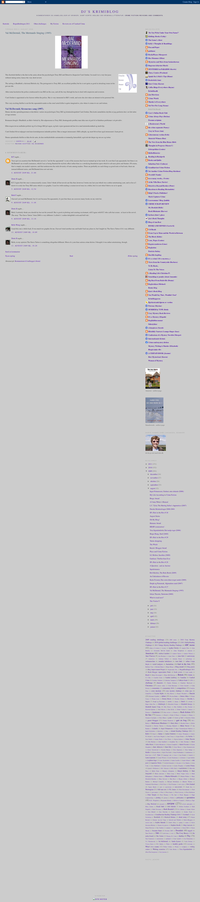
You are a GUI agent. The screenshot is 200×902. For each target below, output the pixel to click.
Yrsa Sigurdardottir (185, 849)
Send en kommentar (12, 251)
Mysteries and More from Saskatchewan (163, 61)
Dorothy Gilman (179, 699)
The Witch (154, 544)
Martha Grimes (158, 776)
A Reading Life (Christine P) (159, 273)
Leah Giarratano (173, 758)
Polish (172, 798)
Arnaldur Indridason (165, 661)
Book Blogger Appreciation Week (159, 672)
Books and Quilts (154, 160)
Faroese (147, 712)
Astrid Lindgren (157, 664)
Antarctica (151, 659)
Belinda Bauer (160, 667)
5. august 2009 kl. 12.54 (23, 189)
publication (180, 798)
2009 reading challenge (154, 639)
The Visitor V (155, 601)
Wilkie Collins (167, 847)
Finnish (175, 712)
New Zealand (190, 784)
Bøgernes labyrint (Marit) (158, 65)
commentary (156, 688)
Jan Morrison (153, 94)
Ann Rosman (162, 656)
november (154, 477)
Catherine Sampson (170, 680)
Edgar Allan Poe (150, 704)
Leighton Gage (152, 760)
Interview (160, 731)
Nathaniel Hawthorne (151, 784)
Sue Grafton (160, 828)
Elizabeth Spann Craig (153, 707)
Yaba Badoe (173, 849)
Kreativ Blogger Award (158, 548)
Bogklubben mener (155, 320)
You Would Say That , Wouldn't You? (162, 295)
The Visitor (160, 836)
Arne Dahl (178, 661)
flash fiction (185, 712)
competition (181, 688)
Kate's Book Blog (155, 291)
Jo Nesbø (189, 736)
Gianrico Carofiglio (151, 718)
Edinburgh (161, 704)
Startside (6, 23)
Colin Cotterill (184, 686)
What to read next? (157, 597)
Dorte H (14, 179)
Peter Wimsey (164, 795)
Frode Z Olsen (174, 715)
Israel (154, 734)
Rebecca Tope (190, 800)
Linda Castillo (175, 760)
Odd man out (161, 789)
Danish (192, 693)
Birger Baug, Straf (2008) (159, 534)
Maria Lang (170, 774)
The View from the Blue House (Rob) (162, 142)
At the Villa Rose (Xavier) (158, 182)
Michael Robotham (173, 782)
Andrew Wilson (188, 653)
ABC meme (190, 645)
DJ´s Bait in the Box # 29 (159, 537)
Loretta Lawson (166, 766)
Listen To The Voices (156, 269)
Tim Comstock (149, 839)
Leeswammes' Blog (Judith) (159, 200)
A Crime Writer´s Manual (159, 502)
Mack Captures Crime (156, 196)
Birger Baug (169, 667)
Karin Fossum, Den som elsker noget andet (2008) (168, 580)
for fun (148, 714)
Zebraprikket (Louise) (156, 149)
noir (161, 787)
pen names (155, 792)
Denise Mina (184, 696)
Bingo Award (154, 498)
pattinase (151, 51)
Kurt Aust (148, 755)
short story (183, 817)
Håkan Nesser (184, 726)
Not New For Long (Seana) (158, 105)
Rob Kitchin (172, 806)
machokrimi (183, 768)
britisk (190, 675)
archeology (189, 659)
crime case (188, 691)
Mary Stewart (163, 779)
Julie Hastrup (185, 742)
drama (176, 702)
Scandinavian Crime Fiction (159, 167)
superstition (176, 828)
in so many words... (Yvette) (158, 178)
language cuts (167, 755)
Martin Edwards (171, 776)
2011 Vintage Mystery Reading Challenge (168, 645)
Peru (162, 792)
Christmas (149, 685)
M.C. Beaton (164, 768)
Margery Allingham (168, 771)
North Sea (189, 787)
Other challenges (40, 23)
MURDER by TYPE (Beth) (158, 309)
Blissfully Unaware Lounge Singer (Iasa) (163, 331)
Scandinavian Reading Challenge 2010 (168, 814)
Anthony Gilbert (164, 659)
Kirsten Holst (156, 752)
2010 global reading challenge (166, 642)
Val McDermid (38, 143)
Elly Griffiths (178, 707)
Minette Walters (187, 782)
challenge (149, 683)
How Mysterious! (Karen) (158, 357)
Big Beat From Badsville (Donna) (161, 280)
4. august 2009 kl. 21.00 (23, 172)
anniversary (191, 656)
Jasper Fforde (180, 736)
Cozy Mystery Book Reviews (159, 313)
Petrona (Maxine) (155, 305)
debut (164, 696)
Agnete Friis (185, 648)
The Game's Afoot (155, 40)
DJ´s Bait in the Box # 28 (159, 562)
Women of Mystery (155, 360)
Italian (160, 734)
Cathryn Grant (182, 680)
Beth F (13, 195)
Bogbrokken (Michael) (157, 284)
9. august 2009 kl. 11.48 (23, 202)
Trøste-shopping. (156, 541)
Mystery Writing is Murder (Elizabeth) (163, 346)
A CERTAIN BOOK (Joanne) (159, 353)
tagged (190, 831)
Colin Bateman (172, 686)
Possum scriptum (154, 120)
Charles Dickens (172, 683)
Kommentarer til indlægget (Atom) (27, 261)
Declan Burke (174, 696)
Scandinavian (149, 815)
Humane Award (155, 523)
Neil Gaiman (172, 784)
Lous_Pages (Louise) (156, 240)
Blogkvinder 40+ (154, 349)
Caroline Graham (157, 680)
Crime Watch (153, 98)
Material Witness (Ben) (157, 138)
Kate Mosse (177, 747)
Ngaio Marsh (152, 787)
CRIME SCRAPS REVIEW (158, 203)
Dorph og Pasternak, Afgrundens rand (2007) (166, 583)
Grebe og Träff (179, 718)
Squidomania (155, 569)
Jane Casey (170, 736)
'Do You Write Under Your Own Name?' (163, 32)
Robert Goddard (184, 806)
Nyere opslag (10, 256)
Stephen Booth (175, 825)
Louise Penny (190, 766)
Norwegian (149, 789)
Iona (167, 731)
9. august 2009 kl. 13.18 (23, 218)
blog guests (191, 667)
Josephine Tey (174, 742)
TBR (157, 833)
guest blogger (153, 720)
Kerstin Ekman (165, 750)
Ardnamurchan (150, 661)
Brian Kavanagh (157, 675)
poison (165, 798)
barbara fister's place (156, 215)
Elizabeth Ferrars (173, 704)
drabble (170, 702)
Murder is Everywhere (157, 101)
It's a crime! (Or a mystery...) (159, 258)
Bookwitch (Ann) (154, 80)
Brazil (147, 675)
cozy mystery (156, 691)
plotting (158, 798)
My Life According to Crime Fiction (163, 495)
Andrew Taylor (176, 653)
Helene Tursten (158, 726)
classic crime (161, 686)
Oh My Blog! (155, 519)
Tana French (149, 833)
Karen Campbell (172, 744)
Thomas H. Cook (171, 836)
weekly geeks (178, 844)
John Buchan (152, 742)
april (152, 616)
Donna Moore (166, 699)
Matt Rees (173, 779)
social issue (148, 822)
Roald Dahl (160, 806)
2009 (150, 471)
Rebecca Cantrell (179, 800)
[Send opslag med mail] (34, 141)
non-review (178, 787)
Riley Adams (149, 806)
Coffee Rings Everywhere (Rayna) (161, 87)
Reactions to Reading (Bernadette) (161, 189)
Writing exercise (159, 849)
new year (181, 784)
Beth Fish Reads (154, 109)
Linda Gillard (186, 760)
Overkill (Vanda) (154, 174)
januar (152, 627)
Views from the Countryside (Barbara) (163, 262)
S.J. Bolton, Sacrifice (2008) (160, 555)
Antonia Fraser (177, 659)
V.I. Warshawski (150, 841)
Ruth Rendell (169, 809)
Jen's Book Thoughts (156, 218)
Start (71, 256)
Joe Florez (168, 739)
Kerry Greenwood (153, 750)
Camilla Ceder (158, 678)
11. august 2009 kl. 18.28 (24, 245)
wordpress (184, 847)
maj (151, 612)
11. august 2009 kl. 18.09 (24, 232)
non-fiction (168, 787)
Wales (168, 844)
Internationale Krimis (156, 338)
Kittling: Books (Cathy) (157, 36)
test (172, 833)
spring (180, 822)
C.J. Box (148, 678)
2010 (150, 467)
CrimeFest (148, 693)
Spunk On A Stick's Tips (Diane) (160, 76)
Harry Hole (174, 723)
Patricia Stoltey (154, 251)
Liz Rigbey (186, 763)
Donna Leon (155, 699)
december (154, 474)
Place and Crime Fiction (158, 551)
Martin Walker (185, 776)
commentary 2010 (168, 688)
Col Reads (152, 229)
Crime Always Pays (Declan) (159, 116)
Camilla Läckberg (171, 677)
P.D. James (172, 789)
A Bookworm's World (156, 123)
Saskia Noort (188, 812)
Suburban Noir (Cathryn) (158, 163)
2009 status (173, 640)
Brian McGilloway (169, 675)
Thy (188, 835)
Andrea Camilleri (164, 653)
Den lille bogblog (154, 255)
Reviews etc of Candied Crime (74, 23)
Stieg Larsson (187, 825)
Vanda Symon (176, 841)
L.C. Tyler (157, 755)
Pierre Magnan (184, 795)
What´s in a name (152, 846)
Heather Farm (185, 723)
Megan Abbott (183, 779)
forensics (158, 715)
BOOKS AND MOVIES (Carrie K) (161, 225)
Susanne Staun (157, 831)
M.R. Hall (174, 768)
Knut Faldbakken (179, 752)
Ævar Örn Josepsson (151, 852)
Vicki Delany (188, 841)
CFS (191, 680)
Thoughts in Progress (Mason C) (160, 145)
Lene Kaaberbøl (164, 760)
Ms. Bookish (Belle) (155, 207)
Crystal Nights (159, 693)
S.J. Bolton (181, 809)
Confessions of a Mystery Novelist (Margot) (164, 335)
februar (153, 623)
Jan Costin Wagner (159, 736)
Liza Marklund (155, 766)
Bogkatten (152, 247)
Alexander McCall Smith (162, 651)
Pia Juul (174, 795)
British (180, 674)
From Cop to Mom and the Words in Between (165, 233)
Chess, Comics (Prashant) (158, 72)
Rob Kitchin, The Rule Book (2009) (163, 573)
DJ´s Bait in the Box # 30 (159, 512)
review (18, 143)
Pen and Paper (153, 47)
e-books (190, 702)
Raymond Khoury (166, 800)
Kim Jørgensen (177, 750)
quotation (191, 797)
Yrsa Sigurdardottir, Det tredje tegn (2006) (165, 530)
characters (160, 683)
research (162, 804)
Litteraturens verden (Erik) (158, 134)
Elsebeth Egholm (150, 709)
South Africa (172, 822)
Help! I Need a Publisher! (157, 193)
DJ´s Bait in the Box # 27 (159, 587)
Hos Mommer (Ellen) (156, 58)
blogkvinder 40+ (172, 670)
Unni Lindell (177, 839)
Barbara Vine (149, 667)
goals (170, 718)
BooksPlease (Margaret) (157, 54)
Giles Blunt (162, 718)
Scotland (186, 814)
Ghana (191, 715)
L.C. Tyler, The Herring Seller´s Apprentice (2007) (168, 505)
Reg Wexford (151, 804)
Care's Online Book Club (157, 113)
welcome (190, 844)
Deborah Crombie (154, 696)
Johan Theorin (190, 739)
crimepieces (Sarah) (156, 327)
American (149, 653)
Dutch (183, 701)
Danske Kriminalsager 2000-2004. (162, 509)
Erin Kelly (171, 709)
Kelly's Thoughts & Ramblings (160, 43)
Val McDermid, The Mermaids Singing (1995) (167, 590)
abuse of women (154, 648)
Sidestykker (152, 324)
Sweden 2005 (169, 831)
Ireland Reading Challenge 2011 (181, 731)
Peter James (169, 792)
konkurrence (189, 752)
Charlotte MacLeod (186, 683)
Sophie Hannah (160, 822)
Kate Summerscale (189, 747)
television (166, 833)
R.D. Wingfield (154, 800)
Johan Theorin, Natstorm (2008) (161, 594)
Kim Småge (189, 750)
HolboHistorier (154, 153)
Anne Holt (181, 656)
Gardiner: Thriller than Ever (160, 558)
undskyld (168, 839)
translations (160, 839)
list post (178, 763)
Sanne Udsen (191, 809)
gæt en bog (181, 720)
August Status (155, 516)
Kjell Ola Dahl (166, 752)
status (187, 822)
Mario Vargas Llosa (183, 774)
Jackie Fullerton (170, 734)
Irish (147, 733)
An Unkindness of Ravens (159, 576)
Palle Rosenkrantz (184, 789)
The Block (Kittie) (155, 236)
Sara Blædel (152, 812)
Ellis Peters (167, 707)
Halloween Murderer (159, 723)
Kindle (147, 752)
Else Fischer (188, 707)
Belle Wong (15, 225)
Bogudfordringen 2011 (21, 23)
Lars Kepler (182, 755)
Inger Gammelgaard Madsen (184, 728)
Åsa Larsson (162, 852)
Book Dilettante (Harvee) (157, 211)
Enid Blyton (161, 709)
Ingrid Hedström (150, 731)
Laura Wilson (162, 758)
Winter (177, 847)
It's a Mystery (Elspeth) (157, 317)
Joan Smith (148, 739)
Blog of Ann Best (154, 222)
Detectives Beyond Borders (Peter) (161, 185)
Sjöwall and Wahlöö (175, 820)
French (166, 715)
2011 (150, 464)
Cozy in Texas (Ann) (156, 131)
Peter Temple (152, 795)
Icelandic (155, 728)
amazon (190, 651)
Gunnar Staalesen (168, 720)
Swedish (179, 830)
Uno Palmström (188, 839)
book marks (189, 672)
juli (151, 605)
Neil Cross (163, 784)
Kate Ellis (168, 747)
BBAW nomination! (157, 526)
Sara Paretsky (163, 812)
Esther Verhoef (181, 709)
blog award (179, 666)
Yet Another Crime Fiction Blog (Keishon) (164, 171)
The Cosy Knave (182, 833)
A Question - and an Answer (160, 565)
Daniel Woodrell (182, 693)
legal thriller (191, 758)
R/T (12, 157)
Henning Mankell (172, 726)
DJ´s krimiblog (100, 11)
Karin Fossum (184, 744)
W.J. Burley (159, 844)
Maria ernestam (159, 774)
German (184, 715)
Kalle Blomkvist (160, 744)
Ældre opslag (133, 256)
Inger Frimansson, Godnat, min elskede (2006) (167, 491)
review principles (187, 804)
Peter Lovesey (179, 792)
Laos (175, 755)
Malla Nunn (155, 771)
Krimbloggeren (154, 298)
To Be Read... (153, 265)
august (153, 488)
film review (167, 712)
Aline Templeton (178, 651)
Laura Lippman (150, 758)
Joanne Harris (159, 739)
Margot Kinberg (182, 771)
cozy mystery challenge (173, 691)
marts (152, 619)
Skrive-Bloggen (188, 820)
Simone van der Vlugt (159, 820)
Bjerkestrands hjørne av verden (160, 302)
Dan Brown (170, 693)
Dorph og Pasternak (159, 702)
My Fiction (54, 23)
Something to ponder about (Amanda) (162, 276)
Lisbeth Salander (169, 763)
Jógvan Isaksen (178, 739)
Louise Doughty (178, 766)
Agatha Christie (174, 648)
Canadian (183, 677)
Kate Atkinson (157, 747)
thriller (181, 836)
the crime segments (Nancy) (158, 127)
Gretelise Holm (190, 718)
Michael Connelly (158, 782)
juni (152, 609)
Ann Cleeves (150, 656)
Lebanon (182, 758)
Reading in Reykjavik (156, 156)
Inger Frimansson (167, 728)
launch (191, 755)
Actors (164, 648)
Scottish (26, 143)
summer (168, 828)
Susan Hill (185, 828)
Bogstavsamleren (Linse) (157, 244)
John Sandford (162, 742)
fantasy (190, 709)
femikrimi (156, 712)
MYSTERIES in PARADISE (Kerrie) (162, 69)
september (154, 485)
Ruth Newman (157, 809)
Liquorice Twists (156, 763)
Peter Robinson (190, 792)
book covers (178, 672)
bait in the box (184, 664)
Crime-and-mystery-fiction (158, 342)
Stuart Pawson (149, 828)
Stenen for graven (163, 825)
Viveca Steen (149, 844)
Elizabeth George (186, 704)
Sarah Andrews (176, 812)
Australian (169, 664)
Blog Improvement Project (156, 669)
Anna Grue (171, 656)
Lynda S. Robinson (153, 768)
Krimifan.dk (153, 91)
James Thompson (184, 734)
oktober (153, 481)
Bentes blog (152, 287)
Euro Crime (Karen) (156, 83)
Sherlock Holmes (170, 817)
